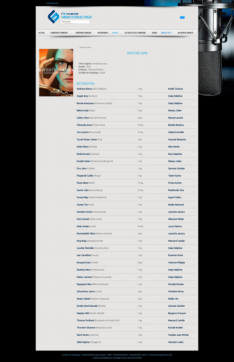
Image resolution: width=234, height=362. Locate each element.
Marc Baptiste (175, 154)
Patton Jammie (84, 277)
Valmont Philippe (176, 262)
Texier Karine (174, 175)
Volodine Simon (176, 291)
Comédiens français (83, 32)
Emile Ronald (83, 154)
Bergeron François (177, 313)
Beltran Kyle (82, 110)
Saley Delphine (175, 96)
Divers (154, 32)
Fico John (81, 168)
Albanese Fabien (176, 219)
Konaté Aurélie (175, 327)
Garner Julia (83, 190)
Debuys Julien (175, 110)
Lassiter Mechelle (85, 248)
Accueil (42, 32)
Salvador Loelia (175, 342)
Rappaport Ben (84, 284)
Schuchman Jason (86, 291)
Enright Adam (83, 161)
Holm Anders (83, 226)
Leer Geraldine (84, 255)
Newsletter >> (166, 32)
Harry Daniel (83, 219)
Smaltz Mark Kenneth (87, 306)
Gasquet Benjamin (177, 139)
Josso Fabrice (175, 226)
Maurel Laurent (175, 118)
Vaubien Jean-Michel (178, 335)
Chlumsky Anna (84, 125)
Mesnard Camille (176, 241)
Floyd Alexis (83, 183)
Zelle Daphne (83, 342)
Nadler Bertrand (176, 204)
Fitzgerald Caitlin (85, 175)
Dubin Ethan (83, 146)
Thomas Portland (85, 320)
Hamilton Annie (84, 212)
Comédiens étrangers (59, 32)
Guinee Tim (82, 204)
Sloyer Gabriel (83, 298)
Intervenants (103, 32)
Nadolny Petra (84, 269)
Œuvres (115, 32)
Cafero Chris (83, 118)
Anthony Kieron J (85, 89)
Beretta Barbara (176, 125)
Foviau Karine (174, 183)
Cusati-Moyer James (87, 139)
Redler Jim (173, 298)
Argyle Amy (82, 96)
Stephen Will (83, 313)
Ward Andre (83, 335)
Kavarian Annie (175, 255)
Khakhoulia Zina (176, 190)
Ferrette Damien (176, 284)
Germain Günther (176, 168)
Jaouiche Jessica (176, 212)
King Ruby (82, 241)
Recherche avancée (185, 32)
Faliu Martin (174, 146)
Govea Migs (82, 197)
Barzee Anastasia (85, 103)
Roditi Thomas (175, 89)
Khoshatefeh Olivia (86, 233)
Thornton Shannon (86, 327)
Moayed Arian (84, 262)
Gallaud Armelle (176, 132)
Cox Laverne (83, 132)
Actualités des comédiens (135, 32)
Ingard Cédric (174, 197)
